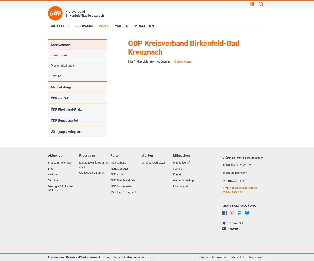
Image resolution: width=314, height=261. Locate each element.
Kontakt (177, 174)
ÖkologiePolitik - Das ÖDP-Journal (61, 188)
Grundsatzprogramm (91, 172)
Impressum (219, 257)
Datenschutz (238, 257)
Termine (56, 76)
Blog (50, 168)
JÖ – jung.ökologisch (66, 132)
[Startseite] (55, 13)
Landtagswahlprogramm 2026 (93, 164)
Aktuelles (60, 26)
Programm (83, 26)
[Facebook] (224, 213)
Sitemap (204, 257)
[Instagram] (232, 213)
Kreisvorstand (183, 61)
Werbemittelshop (183, 180)
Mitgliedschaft (181, 162)
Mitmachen (144, 26)
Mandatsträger (62, 87)
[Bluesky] (247, 212)
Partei (104, 26)
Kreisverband (61, 45)
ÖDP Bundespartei (64, 120)
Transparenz (257, 257)
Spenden (178, 168)
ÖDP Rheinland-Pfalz (66, 109)
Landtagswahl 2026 (153, 162)
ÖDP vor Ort (59, 98)
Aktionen (53, 174)
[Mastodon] (239, 213)
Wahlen (122, 26)
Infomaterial (180, 186)
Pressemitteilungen (63, 65)
